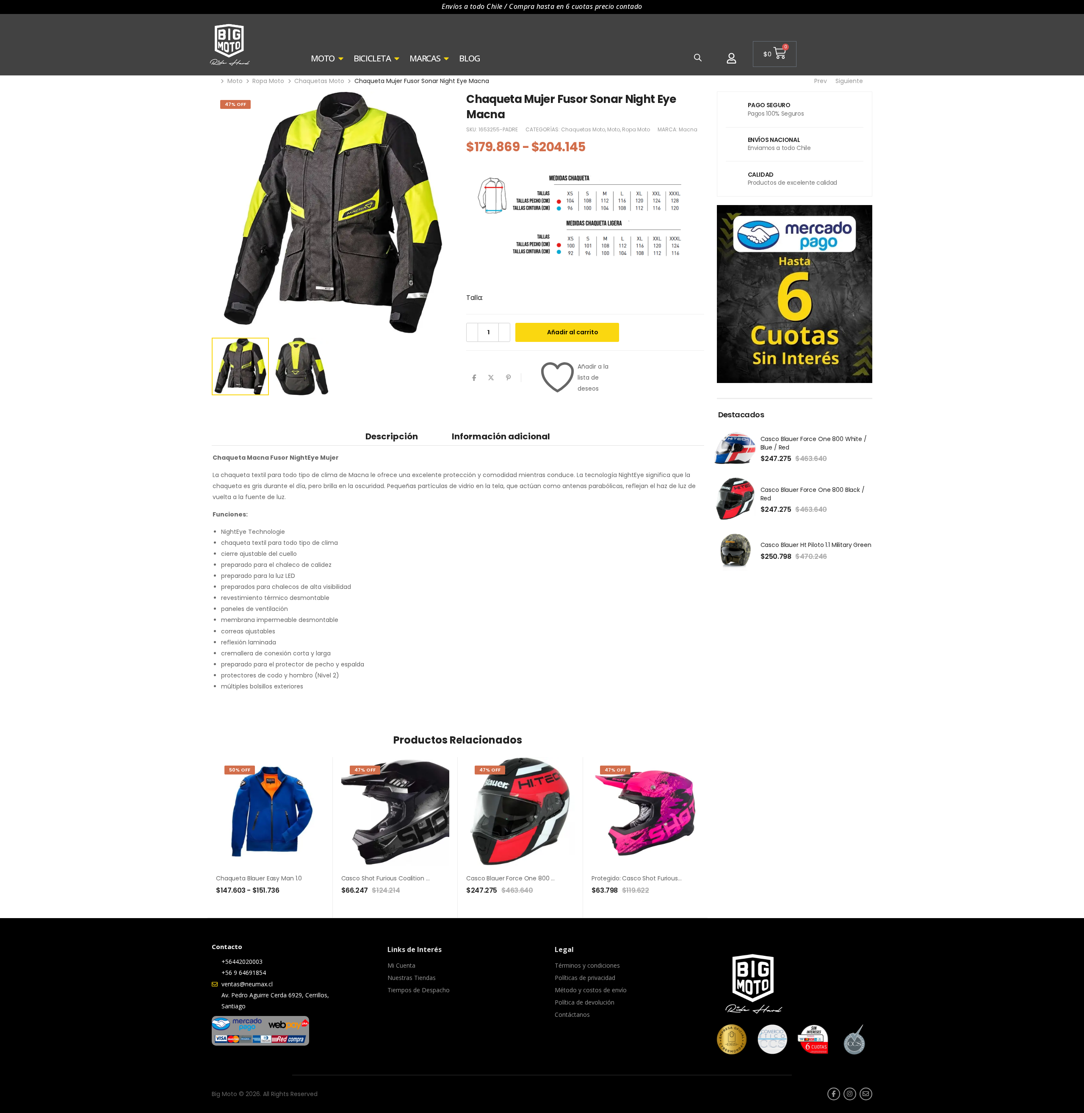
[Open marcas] (446, 58)
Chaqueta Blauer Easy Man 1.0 (259, 878)
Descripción (391, 436)
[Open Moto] (341, 58)
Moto (235, 81)
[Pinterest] (508, 378)
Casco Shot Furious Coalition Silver (391, 878)
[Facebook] (474, 378)
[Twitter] (491, 378)
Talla (473, 298)
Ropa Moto (268, 81)
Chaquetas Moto (319, 81)
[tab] (392, 436)
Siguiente (851, 81)
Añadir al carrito (572, 332)
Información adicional (501, 436)
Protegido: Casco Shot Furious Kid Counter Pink (659, 878)
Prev (819, 81)
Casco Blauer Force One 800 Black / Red (524, 878)
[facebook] (833, 1094)
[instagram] (849, 1094)
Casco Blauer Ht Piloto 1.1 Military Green (815, 545)
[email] (866, 1094)
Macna (688, 129)
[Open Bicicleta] (397, 58)
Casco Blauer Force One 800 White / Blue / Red (813, 443)
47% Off (235, 104)
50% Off (239, 769)
